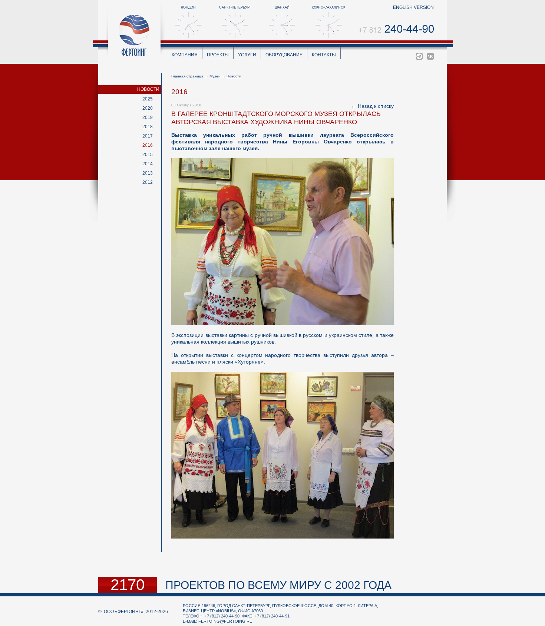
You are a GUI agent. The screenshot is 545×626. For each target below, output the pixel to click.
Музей (215, 76)
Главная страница (187, 76)
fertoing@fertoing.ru (225, 621)
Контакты (324, 54)
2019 (147, 117)
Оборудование (284, 54)
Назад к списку (376, 106)
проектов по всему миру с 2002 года (278, 585)
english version (413, 7)
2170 (127, 585)
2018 (147, 126)
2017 (147, 136)
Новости (148, 89)
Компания (185, 54)
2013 (147, 173)
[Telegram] (419, 56)
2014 (147, 163)
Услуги (247, 54)
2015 (147, 154)
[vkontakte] (430, 56)
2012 (147, 182)
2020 (147, 108)
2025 (147, 99)
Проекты (218, 54)
